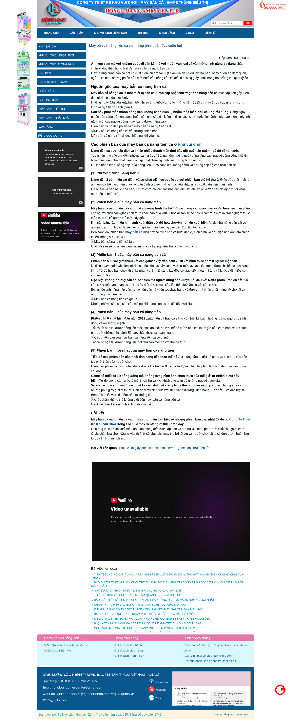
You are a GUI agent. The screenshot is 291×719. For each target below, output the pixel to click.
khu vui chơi (190, 144)
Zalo (158, 698)
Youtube (160, 689)
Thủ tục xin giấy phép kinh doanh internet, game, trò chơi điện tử (163, 448)
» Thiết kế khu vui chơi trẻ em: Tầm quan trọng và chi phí (136, 595)
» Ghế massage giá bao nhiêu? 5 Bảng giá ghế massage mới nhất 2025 (144, 628)
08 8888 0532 (69, 681)
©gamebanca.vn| (69, 693)
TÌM (247, 23)
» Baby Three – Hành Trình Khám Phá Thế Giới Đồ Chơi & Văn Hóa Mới (143, 614)
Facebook (161, 682)
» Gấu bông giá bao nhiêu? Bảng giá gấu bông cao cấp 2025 (137, 590)
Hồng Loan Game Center (236, 714)
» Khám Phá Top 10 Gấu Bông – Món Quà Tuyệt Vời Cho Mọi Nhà (139, 604)
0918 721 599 (88, 681)
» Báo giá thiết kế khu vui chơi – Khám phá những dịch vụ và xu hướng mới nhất (153, 599)
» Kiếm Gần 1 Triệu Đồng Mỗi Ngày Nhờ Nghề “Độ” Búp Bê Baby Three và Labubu (151, 618)
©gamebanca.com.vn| (99, 693)
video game (53, 135)
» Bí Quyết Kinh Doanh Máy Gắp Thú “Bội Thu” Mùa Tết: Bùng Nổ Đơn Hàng (147, 623)
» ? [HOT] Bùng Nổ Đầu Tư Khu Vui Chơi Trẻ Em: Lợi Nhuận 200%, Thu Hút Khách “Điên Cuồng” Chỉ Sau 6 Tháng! (167, 576)
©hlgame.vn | (127, 693)
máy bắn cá (134, 232)
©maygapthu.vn (54, 700)
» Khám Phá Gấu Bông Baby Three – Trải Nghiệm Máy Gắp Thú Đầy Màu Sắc (147, 609)
